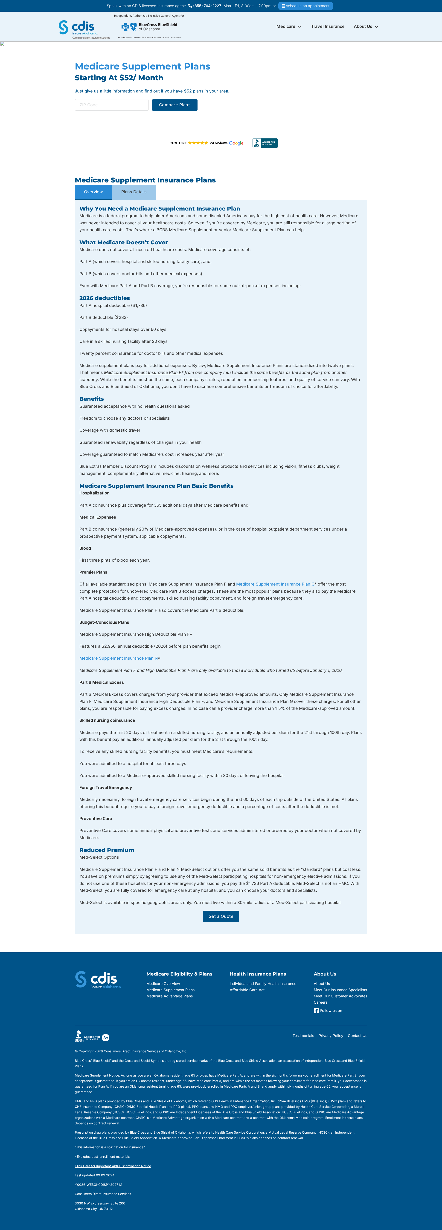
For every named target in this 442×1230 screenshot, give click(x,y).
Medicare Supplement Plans (170, 989)
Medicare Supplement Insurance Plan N (118, 658)
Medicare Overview (163, 983)
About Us (363, 26)
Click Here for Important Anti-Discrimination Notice (113, 1166)
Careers (320, 1002)
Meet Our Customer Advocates (340, 996)
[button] (206, 143)
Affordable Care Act (247, 989)
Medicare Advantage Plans (169, 996)
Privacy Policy (331, 1035)
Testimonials (303, 1035)
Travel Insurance (328, 26)
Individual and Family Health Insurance (263, 983)
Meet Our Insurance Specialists (340, 989)
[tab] (93, 192)
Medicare (285, 26)
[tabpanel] (221, 567)
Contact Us (357, 1035)
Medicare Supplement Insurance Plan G (275, 584)
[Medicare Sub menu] (300, 27)
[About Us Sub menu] (377, 27)
